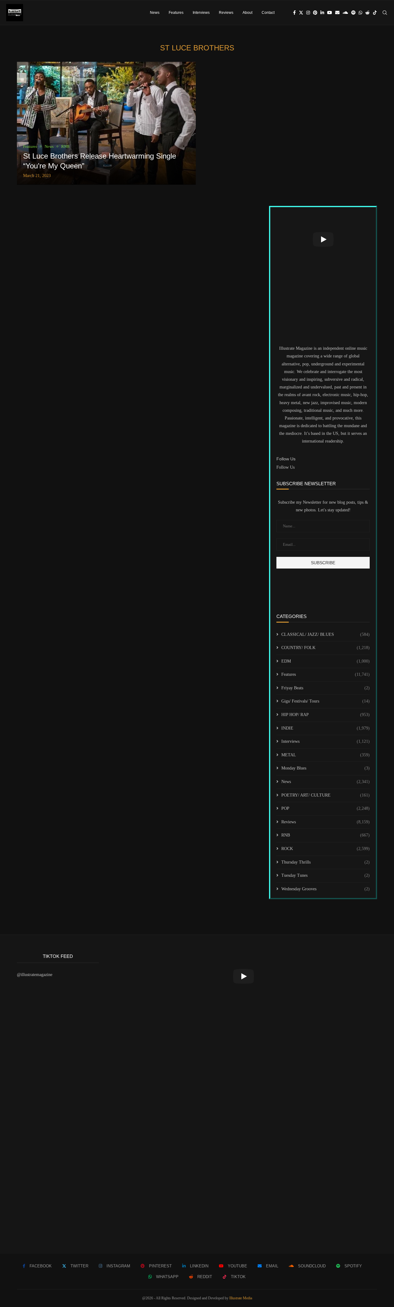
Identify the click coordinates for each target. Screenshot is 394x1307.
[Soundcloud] (345, 12)
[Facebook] (294, 12)
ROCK (325, 848)
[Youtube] (329, 12)
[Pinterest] (315, 12)
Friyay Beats (325, 688)
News (154, 12)
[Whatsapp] (360, 12)
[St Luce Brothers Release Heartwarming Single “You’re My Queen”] (106, 123)
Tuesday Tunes (325, 875)
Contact (268, 12)
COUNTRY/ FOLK (325, 647)
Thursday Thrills (325, 862)
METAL (325, 755)
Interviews (201, 12)
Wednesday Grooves (325, 889)
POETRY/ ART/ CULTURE (325, 795)
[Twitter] (301, 12)
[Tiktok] (375, 12)
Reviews (226, 12)
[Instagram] (308, 12)
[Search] (385, 12)
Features (176, 12)
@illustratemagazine (34, 974)
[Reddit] (367, 12)
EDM (325, 661)
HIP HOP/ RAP (325, 714)
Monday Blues (325, 768)
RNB (325, 835)
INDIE (325, 728)
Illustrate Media (240, 1298)
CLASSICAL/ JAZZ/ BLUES (325, 634)
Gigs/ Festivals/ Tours (325, 701)
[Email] (337, 12)
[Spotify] (353, 12)
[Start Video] (323, 239)
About (247, 12)
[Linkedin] (322, 12)
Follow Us (285, 467)
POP (325, 808)
